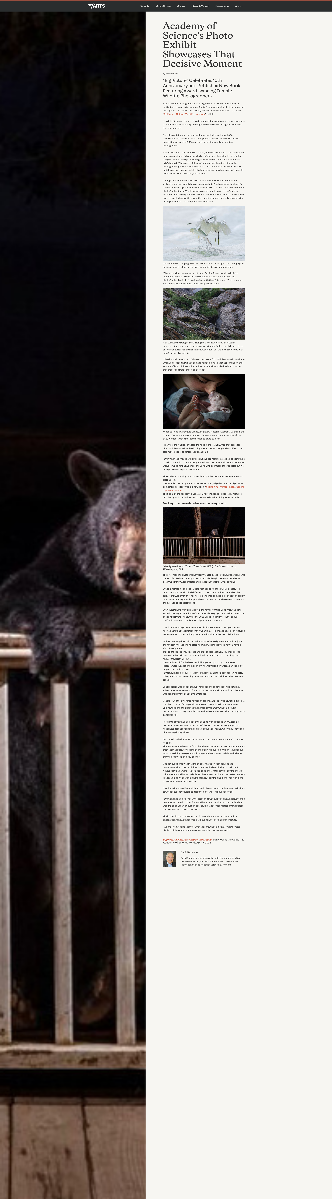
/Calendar (145, 6)
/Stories (181, 6)
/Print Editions (222, 6)
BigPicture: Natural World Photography (184, 114)
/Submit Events (163, 6)
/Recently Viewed (200, 6)
